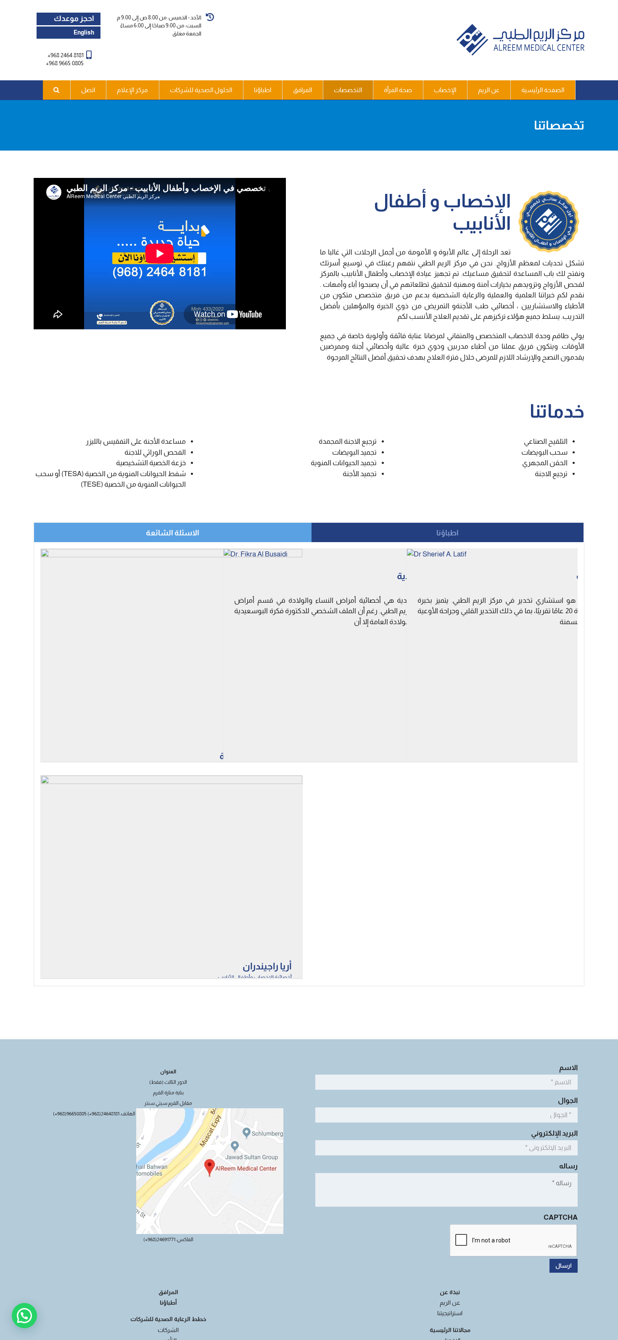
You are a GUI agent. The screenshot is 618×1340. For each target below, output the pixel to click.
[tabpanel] (309, 764)
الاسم (567, 1068)
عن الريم (450, 1302)
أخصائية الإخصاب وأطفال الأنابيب (255, 977)
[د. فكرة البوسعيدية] (256, 554)
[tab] (448, 533)
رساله (567, 1166)
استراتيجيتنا (449, 1313)
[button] (57, 90)
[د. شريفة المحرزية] (171, 554)
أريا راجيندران (267, 966)
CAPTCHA (561, 1217)
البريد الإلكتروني (553, 1133)
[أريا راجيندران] (171, 781)
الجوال (566, 1100)
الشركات (168, 1330)
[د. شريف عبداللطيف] (437, 554)
